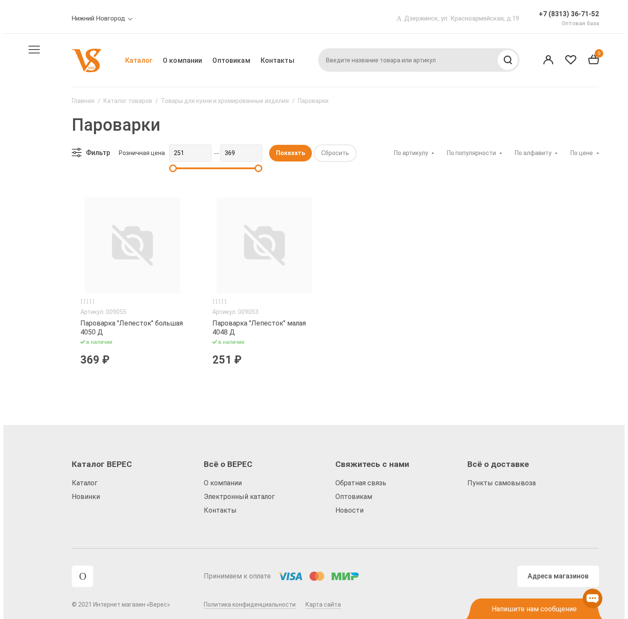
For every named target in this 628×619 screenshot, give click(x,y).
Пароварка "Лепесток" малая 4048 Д (259, 327)
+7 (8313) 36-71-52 (569, 14)
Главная (83, 100)
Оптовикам (231, 60)
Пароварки (313, 100)
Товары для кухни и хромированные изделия (225, 100)
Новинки (86, 497)
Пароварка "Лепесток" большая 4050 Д (131, 327)
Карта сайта (323, 604)
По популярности (471, 153)
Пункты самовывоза (501, 483)
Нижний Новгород (98, 18)
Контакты (277, 60)
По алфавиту (533, 153)
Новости (349, 510)
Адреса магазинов (558, 576)
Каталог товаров (127, 100)
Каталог (139, 60)
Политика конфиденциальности (250, 604)
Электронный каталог (239, 497)
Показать (290, 153)
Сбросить (335, 153)
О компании (182, 60)
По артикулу (411, 153)
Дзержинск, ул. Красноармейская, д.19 (461, 18)
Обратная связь (360, 483)
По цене (581, 153)
